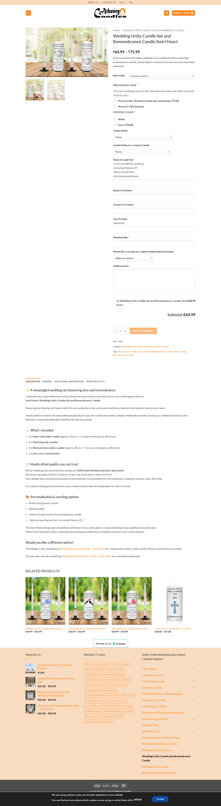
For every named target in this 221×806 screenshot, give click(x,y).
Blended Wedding (116, 674)
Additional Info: (121, 266)
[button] (28, 13)
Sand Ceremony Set (94, 706)
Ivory (125, 125)
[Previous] (31, 52)
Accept (160, 799)
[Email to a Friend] (127, 362)
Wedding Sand (91, 716)
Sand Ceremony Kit (117, 700)
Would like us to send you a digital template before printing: (144, 251)
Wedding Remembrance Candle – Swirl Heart (87, 556)
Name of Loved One (123, 159)
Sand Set (110, 706)
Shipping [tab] (47, 381)
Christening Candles (153, 681)
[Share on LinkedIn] (139, 362)
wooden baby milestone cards (98, 721)
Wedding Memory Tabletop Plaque (161, 737)
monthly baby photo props (117, 679)
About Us (93, 2)
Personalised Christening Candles (100, 690)
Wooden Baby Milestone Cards (159, 772)
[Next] (102, 52)
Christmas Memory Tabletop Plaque (162, 693)
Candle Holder (120, 130)
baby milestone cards (94, 669)
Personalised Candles (128, 351)
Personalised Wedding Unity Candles (156, 351)
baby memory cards (119, 664)
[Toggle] (193, 669)
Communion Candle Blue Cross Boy (173, 628)
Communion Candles (154, 700)
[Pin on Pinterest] (133, 362)
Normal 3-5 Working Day (131, 106)
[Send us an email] (197, 4)
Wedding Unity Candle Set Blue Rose (44, 628)
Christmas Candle (152, 687)
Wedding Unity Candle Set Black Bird (87, 628)
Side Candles (119, 76)
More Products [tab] (95, 381)
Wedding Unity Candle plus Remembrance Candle (154, 30)
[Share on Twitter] (121, 362)
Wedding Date (121, 237)
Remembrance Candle (123, 355)
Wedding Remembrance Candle (118, 711)
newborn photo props (94, 685)
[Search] (166, 13)
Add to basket (143, 330)
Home (116, 30)
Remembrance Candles (155, 718)
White (121, 119)
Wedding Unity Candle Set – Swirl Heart (83, 548)
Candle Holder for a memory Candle (131, 145)
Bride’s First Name (123, 190)
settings (138, 799)
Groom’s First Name (124, 204)
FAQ (131, 2)
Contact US (109, 2)
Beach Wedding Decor (95, 674)
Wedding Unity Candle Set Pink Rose (130, 628)
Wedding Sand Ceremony (156, 750)
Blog (122, 2)
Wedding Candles (93, 711)
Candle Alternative (93, 679)
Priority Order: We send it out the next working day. (148, 100)
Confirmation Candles (154, 706)
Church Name (120, 219)
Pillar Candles (180, 351)
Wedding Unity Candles (112, 716)
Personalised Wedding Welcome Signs (163, 712)
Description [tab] (33, 381)
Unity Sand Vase (124, 706)
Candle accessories (152, 675)
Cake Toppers (149, 668)
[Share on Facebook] (116, 362)
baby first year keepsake (96, 664)
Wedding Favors (151, 731)
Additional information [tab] (69, 381)
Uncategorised (150, 724)
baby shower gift (115, 669)
